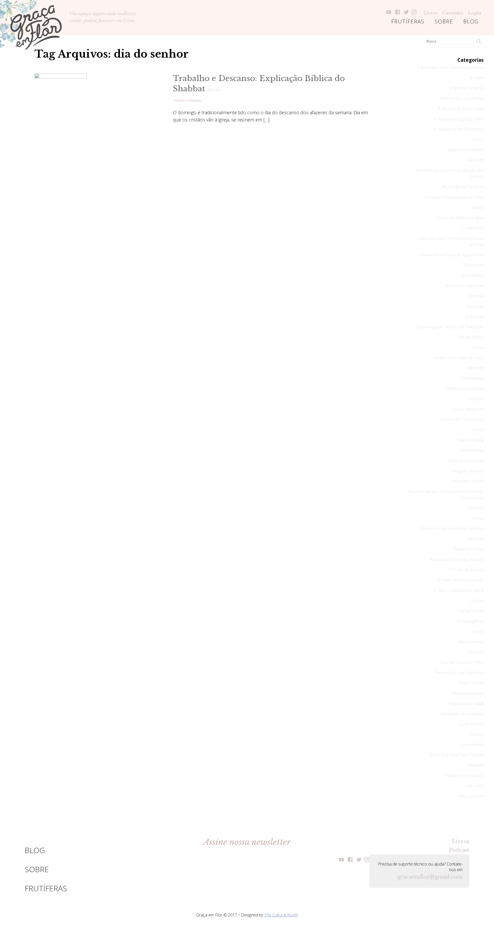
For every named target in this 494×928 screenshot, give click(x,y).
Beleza (477, 207)
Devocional (473, 265)
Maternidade (472, 450)
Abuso (478, 139)
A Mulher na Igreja (467, 88)
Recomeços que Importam (459, 672)
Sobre (444, 21)
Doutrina (475, 296)
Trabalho (475, 765)
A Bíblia (477, 78)
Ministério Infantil (468, 481)
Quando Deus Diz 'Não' (462, 662)
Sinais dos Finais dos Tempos (457, 755)
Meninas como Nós (465, 460)
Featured (475, 368)
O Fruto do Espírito (466, 569)
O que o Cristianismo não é (459, 590)
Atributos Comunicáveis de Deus (454, 197)
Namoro (476, 539)
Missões (476, 508)
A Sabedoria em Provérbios (459, 129)
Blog (471, 21)
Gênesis (476, 399)
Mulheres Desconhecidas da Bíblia (452, 528)
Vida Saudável (471, 796)
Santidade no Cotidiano (462, 714)
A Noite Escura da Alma (462, 98)
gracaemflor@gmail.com (430, 877)
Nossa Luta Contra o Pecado (457, 559)
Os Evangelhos (470, 621)
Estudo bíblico (471, 337)
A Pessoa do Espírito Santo (459, 119)
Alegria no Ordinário (465, 150)
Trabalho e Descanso (187, 100)
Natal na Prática (469, 549)
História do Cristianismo (462, 419)
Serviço (477, 734)
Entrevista (475, 316)
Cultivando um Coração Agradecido (451, 255)
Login (474, 12)
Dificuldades (472, 275)
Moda (478, 518)
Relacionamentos (468, 693)
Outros (477, 631)
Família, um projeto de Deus (458, 357)
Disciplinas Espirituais (464, 285)
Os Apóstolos (471, 611)
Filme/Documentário (465, 388)
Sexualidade (473, 744)
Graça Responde (468, 409)
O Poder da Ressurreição (460, 580)
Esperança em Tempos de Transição (450, 327)
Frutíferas (408, 21)
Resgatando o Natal (465, 703)
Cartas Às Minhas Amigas (460, 217)
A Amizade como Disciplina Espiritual (450, 67)
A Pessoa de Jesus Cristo (461, 108)
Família (477, 347)
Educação (474, 306)
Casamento (473, 228)
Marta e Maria (470, 440)
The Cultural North (281, 915)
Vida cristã (474, 786)
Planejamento (471, 641)
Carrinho (453, 12)
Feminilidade (472, 378)
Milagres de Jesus (468, 471)
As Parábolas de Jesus (463, 187)
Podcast (476, 652)
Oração (477, 600)
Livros (430, 12)
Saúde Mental (471, 724)
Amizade (476, 160)
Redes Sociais (471, 683)
